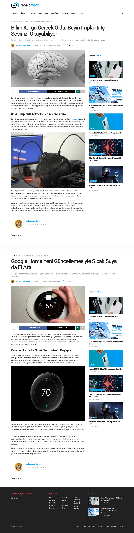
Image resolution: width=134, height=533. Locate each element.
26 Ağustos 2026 (94, 110)
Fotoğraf (54, 13)
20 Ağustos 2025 (37, 45)
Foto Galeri (53, 503)
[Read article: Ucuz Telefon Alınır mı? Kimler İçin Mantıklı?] (106, 69)
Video (82, 13)
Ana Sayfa (14, 21)
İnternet (24, 13)
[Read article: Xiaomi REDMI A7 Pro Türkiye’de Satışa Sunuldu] (106, 121)
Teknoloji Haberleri (54, 45)
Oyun (40, 13)
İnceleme (65, 13)
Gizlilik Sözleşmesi (111, 526)
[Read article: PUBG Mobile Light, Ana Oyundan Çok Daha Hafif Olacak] (106, 94)
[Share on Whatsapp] (78, 91)
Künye (84, 526)
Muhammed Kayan (24, 45)
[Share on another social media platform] (82, 91)
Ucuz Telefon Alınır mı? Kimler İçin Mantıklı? (104, 80)
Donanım (52, 500)
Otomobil (65, 505)
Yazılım (76, 508)
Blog (46, 13)
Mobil (33, 13)
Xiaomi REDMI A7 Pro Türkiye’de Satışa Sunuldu (105, 133)
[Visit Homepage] (25, 5)
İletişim (121, 526)
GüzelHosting (15, 498)
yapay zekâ (75, 119)
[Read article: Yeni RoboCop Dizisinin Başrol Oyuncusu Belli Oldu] (106, 174)
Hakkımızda (91, 526)
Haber (15, 13)
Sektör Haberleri (77, 498)
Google (13, 334)
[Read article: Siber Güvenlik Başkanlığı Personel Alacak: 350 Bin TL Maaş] (106, 147)
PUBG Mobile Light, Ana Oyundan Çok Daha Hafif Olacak (109, 511)
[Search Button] (122, 13)
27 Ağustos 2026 (94, 83)
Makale (74, 13)
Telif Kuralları (100, 526)
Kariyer (79, 526)
